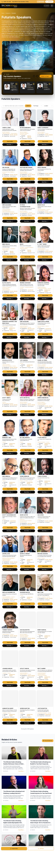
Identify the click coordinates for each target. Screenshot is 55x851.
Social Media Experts (6, 210)
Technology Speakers (6, 209)
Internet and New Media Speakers (8, 211)
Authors (47, 326)
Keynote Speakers (41, 133)
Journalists (22, 247)
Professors (22, 519)
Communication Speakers (42, 288)
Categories (8, 13)
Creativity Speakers (41, 249)
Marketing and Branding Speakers (8, 558)
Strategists (9, 789)
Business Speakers (5, 132)
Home (3, 13)
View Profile (10, 141)
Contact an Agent (45, 76)
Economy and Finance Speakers (26, 520)
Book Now (9, 144)
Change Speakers (14, 133)
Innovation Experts (23, 134)
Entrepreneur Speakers (24, 133)
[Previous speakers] (34, 76)
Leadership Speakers (6, 133)
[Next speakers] (37, 76)
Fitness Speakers (5, 326)
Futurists (46, 133)
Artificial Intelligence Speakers (43, 210)
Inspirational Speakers (29, 247)
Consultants (12, 248)
